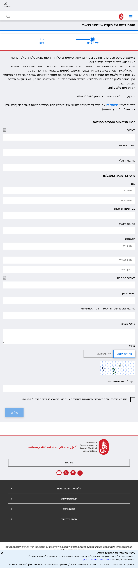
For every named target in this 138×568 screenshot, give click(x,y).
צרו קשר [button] (69, 462)
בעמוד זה (112, 105)
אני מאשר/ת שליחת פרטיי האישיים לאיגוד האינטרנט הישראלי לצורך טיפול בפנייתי (74, 399)
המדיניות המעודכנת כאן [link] (97, 559)
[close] (2, 554)
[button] (129, 17)
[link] (6, 5)
